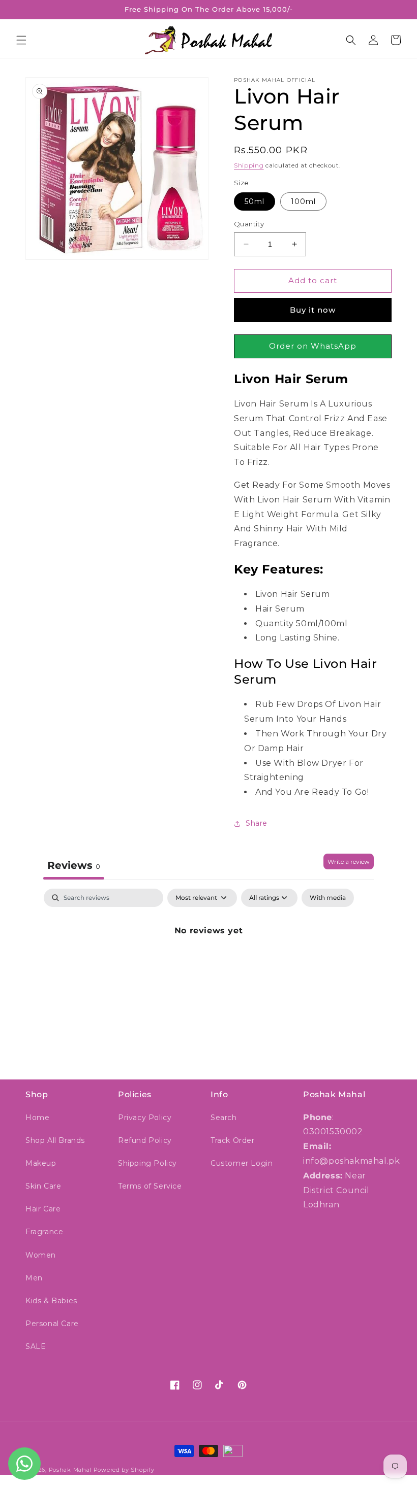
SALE (35, 1346)
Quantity (249, 224)
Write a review (348, 861)
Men (34, 1277)
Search (224, 1117)
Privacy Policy (144, 1117)
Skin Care (43, 1186)
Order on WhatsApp (312, 346)
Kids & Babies (51, 1300)
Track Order (233, 1140)
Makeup (40, 1163)
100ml (303, 201)
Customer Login (242, 1163)
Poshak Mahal (70, 1469)
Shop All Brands (55, 1140)
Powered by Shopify (124, 1469)
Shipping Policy (147, 1163)
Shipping (249, 165)
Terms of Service (150, 1186)
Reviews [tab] (73, 865)
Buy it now (313, 310)
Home (37, 1117)
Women (40, 1255)
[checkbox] (328, 898)
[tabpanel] (208, 965)
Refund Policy (145, 1140)
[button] (21, 40)
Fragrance (44, 1231)
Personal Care (52, 1323)
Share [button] (256, 823)
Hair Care (43, 1208)
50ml (254, 201)
